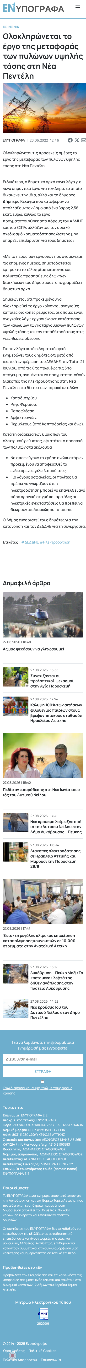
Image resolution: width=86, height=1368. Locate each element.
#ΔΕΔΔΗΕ (30, 542)
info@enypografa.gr (33, 1144)
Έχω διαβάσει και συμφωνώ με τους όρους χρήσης (37, 1090)
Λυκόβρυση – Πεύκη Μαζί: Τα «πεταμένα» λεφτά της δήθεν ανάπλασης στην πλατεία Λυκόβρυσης (56, 980)
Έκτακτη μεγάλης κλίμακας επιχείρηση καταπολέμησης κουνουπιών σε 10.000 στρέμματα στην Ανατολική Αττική (39, 941)
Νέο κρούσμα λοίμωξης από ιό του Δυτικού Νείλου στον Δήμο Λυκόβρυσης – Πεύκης (56, 827)
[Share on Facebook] (70, 140)
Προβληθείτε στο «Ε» (22, 1267)
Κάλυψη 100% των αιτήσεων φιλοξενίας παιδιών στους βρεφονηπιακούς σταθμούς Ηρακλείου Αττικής (56, 712)
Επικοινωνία (51, 1359)
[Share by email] (83, 140)
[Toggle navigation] (78, 7)
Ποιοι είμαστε (16, 1188)
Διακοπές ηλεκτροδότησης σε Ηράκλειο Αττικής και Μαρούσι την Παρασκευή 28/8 (55, 858)
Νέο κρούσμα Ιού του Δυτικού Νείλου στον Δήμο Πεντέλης (55, 1012)
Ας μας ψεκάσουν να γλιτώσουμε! (33, 649)
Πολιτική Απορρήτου (20, 1359)
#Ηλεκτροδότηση (55, 542)
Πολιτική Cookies (42, 1350)
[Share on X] (77, 140)
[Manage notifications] (12, 1355)
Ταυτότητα (13, 1107)
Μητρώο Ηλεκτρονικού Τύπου (43, 1302)
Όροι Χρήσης (14, 1350)
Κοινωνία (11, 27)
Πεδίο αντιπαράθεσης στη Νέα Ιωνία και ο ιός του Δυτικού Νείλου (41, 792)
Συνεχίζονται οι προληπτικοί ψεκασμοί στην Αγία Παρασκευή (52, 681)
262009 (43, 1323)
